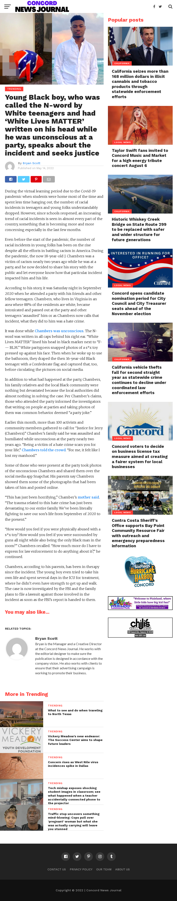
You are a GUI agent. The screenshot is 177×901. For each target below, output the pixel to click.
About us (122, 869)
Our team (103, 869)
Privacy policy (81, 869)
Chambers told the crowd (44, 450)
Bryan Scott (31, 163)
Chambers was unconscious (59, 331)
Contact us (56, 869)
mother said (88, 497)
